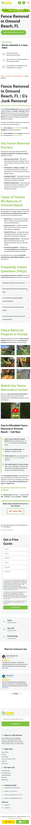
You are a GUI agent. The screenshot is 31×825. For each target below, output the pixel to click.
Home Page (5, 752)
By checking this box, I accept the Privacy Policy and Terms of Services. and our (14, 602)
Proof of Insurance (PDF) (8, 759)
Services (4, 754)
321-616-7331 (17, 128)
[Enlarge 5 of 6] (12, 371)
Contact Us (5, 763)
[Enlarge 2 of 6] (28, 347)
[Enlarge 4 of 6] (28, 359)
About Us (4, 761)
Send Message (12, 636)
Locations (8, 76)
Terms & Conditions (17, 818)
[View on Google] (3, 656)
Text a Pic (10, 628)
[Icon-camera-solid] (23, 2)
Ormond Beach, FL (18, 76)
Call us (9, 620)
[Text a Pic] (4, 629)
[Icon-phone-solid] (19, 2)
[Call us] (4, 621)
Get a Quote (5, 756)
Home (2, 76)
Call (10, 822)
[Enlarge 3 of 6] (12, 359)
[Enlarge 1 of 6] (12, 347)
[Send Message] (4, 637)
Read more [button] (5, 668)
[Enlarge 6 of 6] (28, 371)
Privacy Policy (14, 602)
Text (24, 822)
